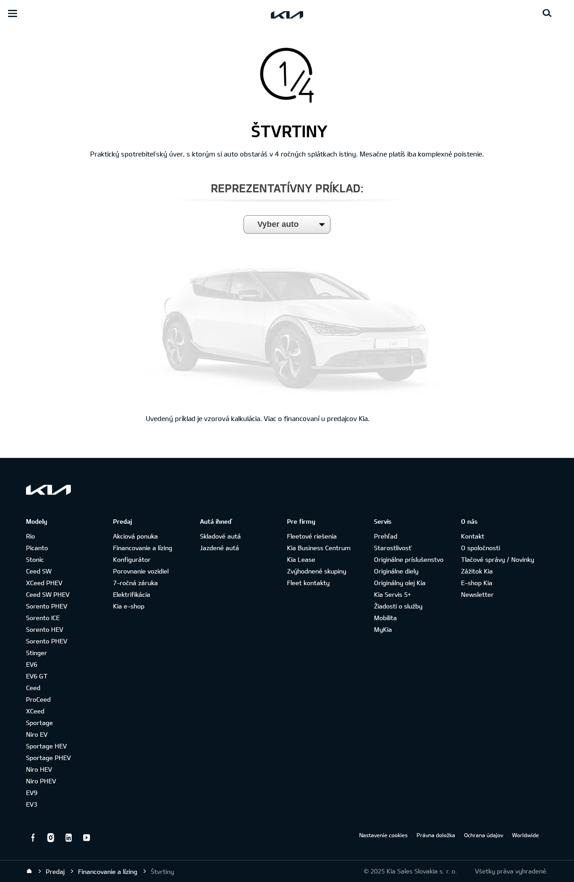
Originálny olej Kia (400, 583)
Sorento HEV (44, 629)
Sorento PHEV (46, 606)
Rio (30, 536)
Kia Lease (301, 559)
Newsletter (477, 594)
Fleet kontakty (308, 583)
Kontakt (472, 536)
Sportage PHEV (48, 757)
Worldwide (525, 835)
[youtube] (86, 838)
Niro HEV (39, 769)
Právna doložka (436, 835)
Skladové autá (220, 536)
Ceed (33, 687)
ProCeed (38, 699)
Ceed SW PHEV (48, 594)
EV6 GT (37, 676)
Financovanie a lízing (142, 548)
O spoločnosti (480, 548)
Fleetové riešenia (312, 536)
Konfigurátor (132, 559)
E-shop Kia (476, 583)
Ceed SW (39, 571)
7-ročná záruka (135, 583)
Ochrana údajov (483, 835)
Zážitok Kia (477, 571)
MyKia (383, 629)
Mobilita (385, 617)
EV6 (31, 664)
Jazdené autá (219, 548)
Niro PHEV (41, 781)
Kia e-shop (128, 606)
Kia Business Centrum (319, 548)
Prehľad (385, 536)
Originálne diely (396, 571)
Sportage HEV (46, 746)
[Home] (29, 871)
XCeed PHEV (44, 583)
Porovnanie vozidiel (141, 571)
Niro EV (37, 734)
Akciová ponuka (135, 536)
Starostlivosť (393, 548)
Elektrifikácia (131, 594)
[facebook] (32, 838)
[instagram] (50, 838)
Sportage (39, 722)
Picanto (37, 548)
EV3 (31, 804)
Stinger (36, 652)
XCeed (35, 711)
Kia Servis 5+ (392, 594)
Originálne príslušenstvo (409, 559)
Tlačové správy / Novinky (497, 559)
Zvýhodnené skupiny (316, 571)
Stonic (35, 559)
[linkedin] (68, 838)
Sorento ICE (43, 617)
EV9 (31, 792)
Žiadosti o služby (398, 606)
